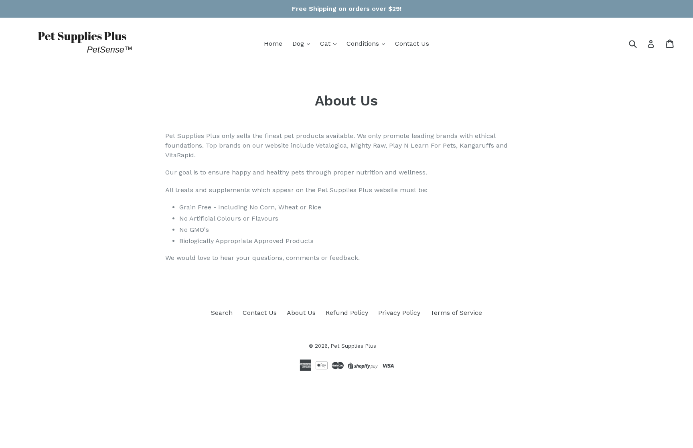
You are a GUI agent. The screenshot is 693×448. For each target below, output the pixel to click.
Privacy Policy (399, 312)
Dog (299, 43)
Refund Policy (347, 312)
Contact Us (412, 43)
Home (273, 43)
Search (222, 312)
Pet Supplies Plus (353, 346)
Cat (326, 43)
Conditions (363, 43)
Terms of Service (456, 312)
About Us (301, 312)
